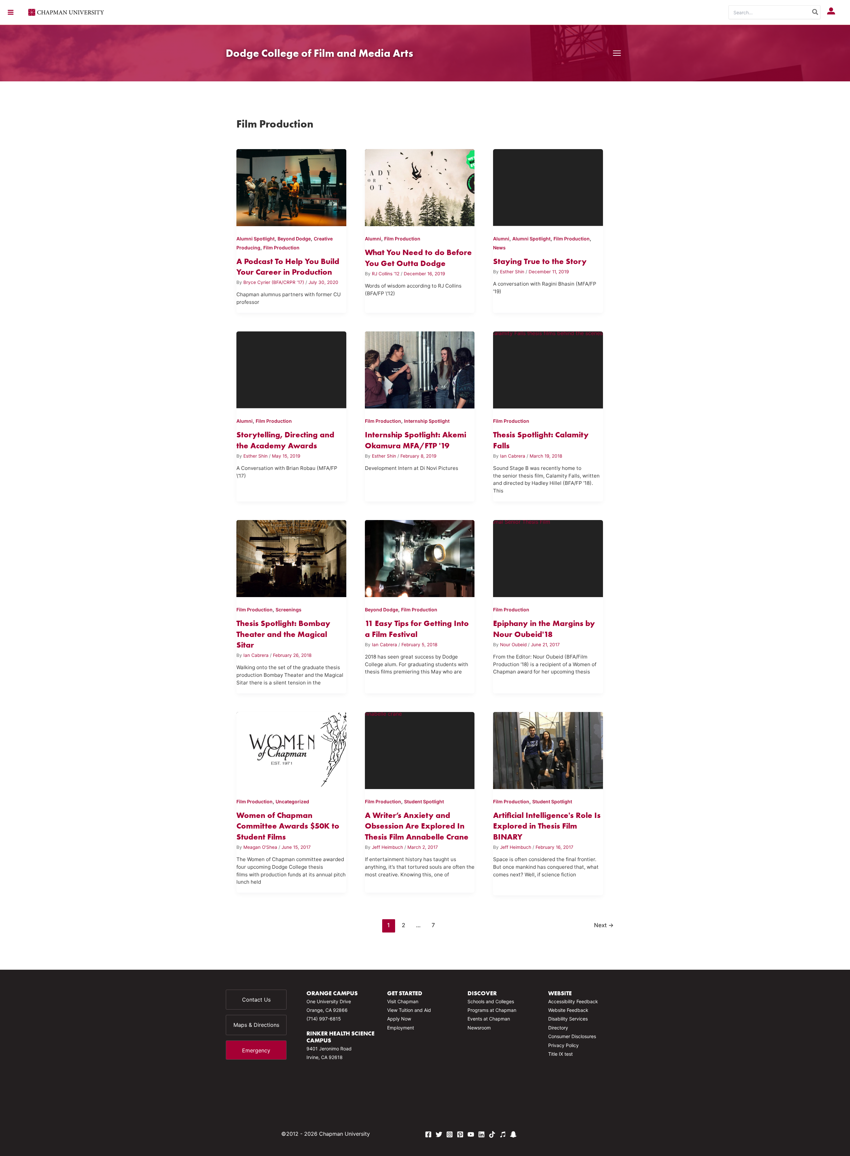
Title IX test (560, 1054)
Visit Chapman (402, 1001)
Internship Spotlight (427, 421)
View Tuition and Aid (409, 1010)
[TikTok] (492, 1134)
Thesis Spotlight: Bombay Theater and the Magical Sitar (283, 634)
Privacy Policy (563, 1045)
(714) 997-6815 (323, 1019)
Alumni (373, 238)
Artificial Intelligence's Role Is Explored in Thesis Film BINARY (547, 826)
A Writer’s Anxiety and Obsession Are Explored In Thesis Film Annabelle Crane (416, 826)
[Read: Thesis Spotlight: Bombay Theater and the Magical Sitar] (291, 557)
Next (604, 925)
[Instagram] (449, 1134)
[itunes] (502, 1134)
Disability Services (568, 1019)
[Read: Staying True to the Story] (548, 186)
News (499, 247)
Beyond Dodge (294, 238)
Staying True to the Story (540, 261)
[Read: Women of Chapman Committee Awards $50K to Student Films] (291, 749)
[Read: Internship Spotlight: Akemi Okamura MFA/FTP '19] (420, 368)
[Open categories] (617, 53)
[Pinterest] (460, 1134)
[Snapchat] (513, 1134)
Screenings (288, 609)
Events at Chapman (489, 1019)
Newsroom (479, 1027)
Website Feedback (568, 1010)
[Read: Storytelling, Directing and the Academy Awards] (291, 368)
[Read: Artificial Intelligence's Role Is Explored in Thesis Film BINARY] (548, 749)
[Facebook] (428, 1134)
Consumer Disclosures (572, 1036)
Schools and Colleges (491, 1001)
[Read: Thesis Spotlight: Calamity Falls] (548, 368)
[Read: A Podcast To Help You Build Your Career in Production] (291, 186)
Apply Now (399, 1019)
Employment (400, 1027)
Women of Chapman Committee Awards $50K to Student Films (287, 826)
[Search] (815, 12)
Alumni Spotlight (255, 238)
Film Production (281, 247)
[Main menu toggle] (10, 12)
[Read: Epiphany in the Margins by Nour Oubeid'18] (548, 557)
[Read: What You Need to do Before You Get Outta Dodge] (420, 186)
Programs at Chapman (492, 1010)
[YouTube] (471, 1134)
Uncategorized (292, 801)
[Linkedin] (481, 1134)
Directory (558, 1027)
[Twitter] (439, 1134)
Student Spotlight (424, 801)
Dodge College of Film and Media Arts (319, 52)
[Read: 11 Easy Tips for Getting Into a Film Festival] (420, 557)
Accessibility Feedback (573, 1001)
